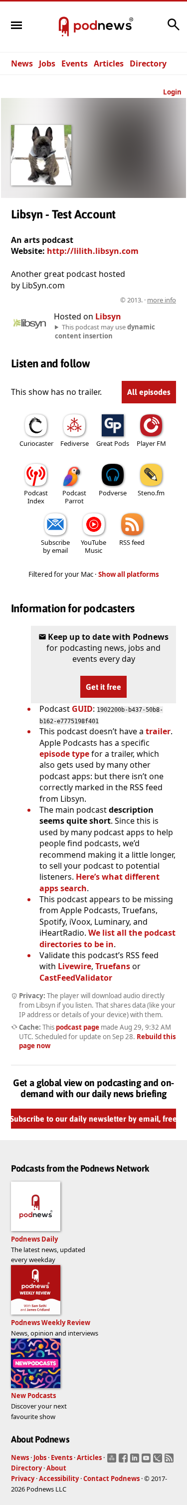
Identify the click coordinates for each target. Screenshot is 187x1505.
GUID (82, 708)
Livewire (74, 966)
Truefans (112, 966)
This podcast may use (105, 331)
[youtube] (147, 1461)
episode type (64, 753)
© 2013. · (148, 299)
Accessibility (59, 1478)
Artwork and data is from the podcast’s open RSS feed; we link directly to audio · (96, 299)
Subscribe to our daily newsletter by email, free (93, 1119)
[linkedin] (136, 1461)
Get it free (103, 686)
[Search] (174, 29)
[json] (159, 1461)
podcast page (77, 1027)
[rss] (170, 1461)
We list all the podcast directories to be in (107, 938)
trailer (158, 731)
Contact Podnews (111, 1478)
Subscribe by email (55, 546)
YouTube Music (93, 546)
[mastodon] (113, 1461)
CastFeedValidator (75, 977)
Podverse (113, 492)
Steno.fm (151, 492)
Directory (148, 63)
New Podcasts (33, 1395)
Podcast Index (36, 496)
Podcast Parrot (74, 496)
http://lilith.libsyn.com (93, 250)
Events (74, 63)
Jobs (47, 63)
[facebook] (124, 1461)
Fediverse (74, 443)
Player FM (151, 443)
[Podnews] (64, 26)
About (56, 1468)
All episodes (149, 391)
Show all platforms (128, 574)
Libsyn (108, 316)
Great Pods (112, 443)
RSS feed (132, 542)
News (22, 63)
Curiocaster (36, 443)
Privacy (22, 1478)
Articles (109, 63)
